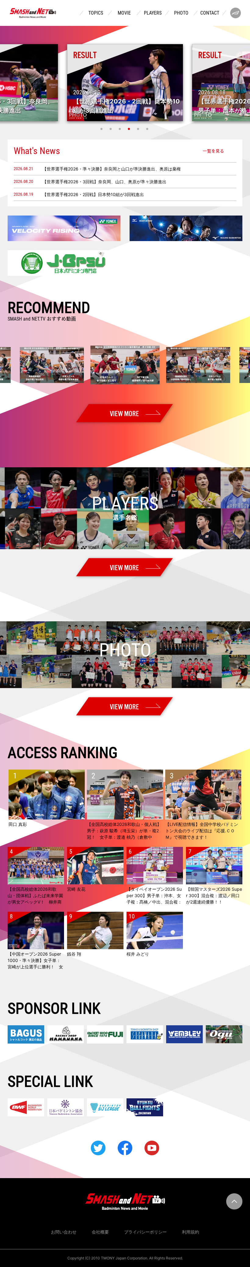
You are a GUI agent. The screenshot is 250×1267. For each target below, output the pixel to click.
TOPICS (95, 13)
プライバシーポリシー (145, 1231)
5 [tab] (139, 129)
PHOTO (181, 13)
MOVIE (124, 13)
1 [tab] (102, 129)
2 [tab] (111, 129)
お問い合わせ (64, 1231)
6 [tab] (148, 129)
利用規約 (190, 1231)
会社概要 (100, 1231)
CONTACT (209, 13)
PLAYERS (153, 13)
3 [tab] (120, 129)
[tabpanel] (125, 82)
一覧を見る (213, 150)
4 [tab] (130, 129)
